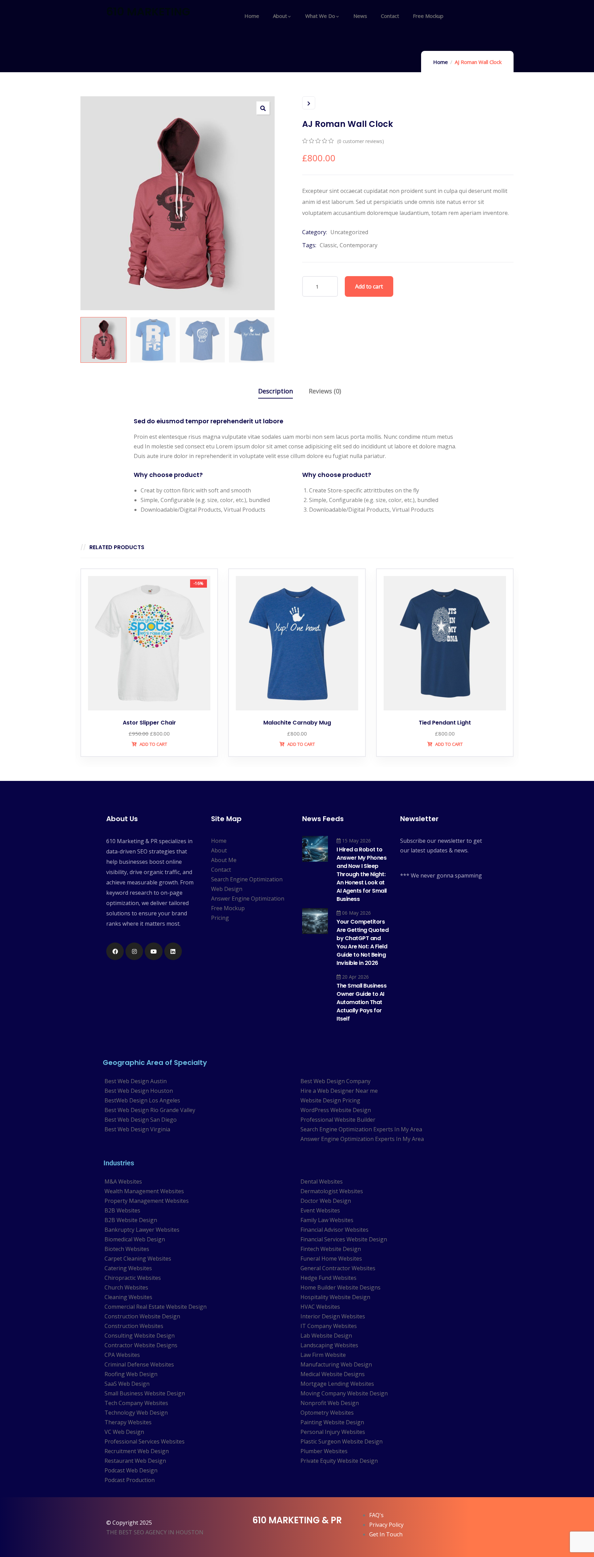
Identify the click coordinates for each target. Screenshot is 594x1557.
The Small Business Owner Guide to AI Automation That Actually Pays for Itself (361, 1002)
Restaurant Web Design (135, 1461)
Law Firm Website (323, 1355)
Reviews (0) (325, 391)
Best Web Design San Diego (140, 1119)
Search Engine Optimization (247, 879)
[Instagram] (134, 951)
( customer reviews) (360, 141)
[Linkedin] (173, 951)
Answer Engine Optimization (247, 898)
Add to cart (369, 286)
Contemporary (358, 245)
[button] (263, 108)
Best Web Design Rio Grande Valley (149, 1110)
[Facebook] (115, 951)
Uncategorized (349, 232)
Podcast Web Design (130, 1470)
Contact (221, 869)
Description (275, 391)
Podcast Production (129, 1480)
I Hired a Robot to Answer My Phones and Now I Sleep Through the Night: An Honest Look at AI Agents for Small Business (362, 874)
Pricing (220, 918)
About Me (223, 860)
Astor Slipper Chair (149, 723)
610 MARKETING (148, 11)
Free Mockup (228, 908)
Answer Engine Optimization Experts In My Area (362, 1139)
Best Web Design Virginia (137, 1129)
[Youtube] (153, 951)
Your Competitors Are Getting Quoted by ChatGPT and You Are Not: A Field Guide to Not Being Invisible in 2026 (362, 942)
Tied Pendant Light (445, 723)
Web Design (226, 889)
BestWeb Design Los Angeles (142, 1100)
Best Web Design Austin (135, 1081)
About (219, 850)
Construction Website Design (142, 1316)
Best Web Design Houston (138, 1091)
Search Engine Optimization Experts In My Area (361, 1129)
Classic (328, 245)
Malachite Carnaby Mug (297, 723)
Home (440, 61)
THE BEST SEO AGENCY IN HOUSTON (155, 1532)
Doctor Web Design (325, 1201)
